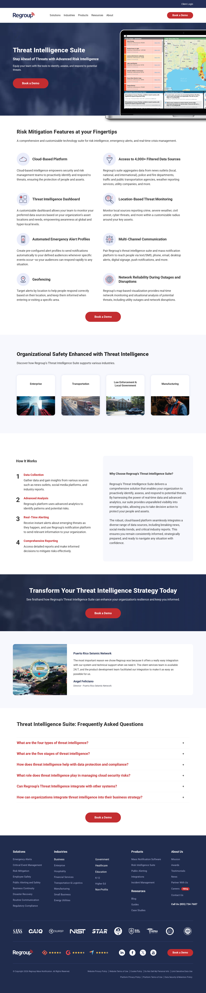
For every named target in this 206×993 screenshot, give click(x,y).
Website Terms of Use (119, 971)
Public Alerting (139, 870)
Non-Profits (101, 889)
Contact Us (177, 895)
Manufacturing (62, 888)
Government (102, 859)
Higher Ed (100, 883)
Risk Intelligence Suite (143, 865)
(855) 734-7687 (188, 904)
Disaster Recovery (22, 894)
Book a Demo (180, 15)
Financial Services (64, 877)
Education (101, 871)
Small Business (62, 894)
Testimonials (178, 870)
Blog (133, 898)
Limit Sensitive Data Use (181, 971)
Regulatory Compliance (25, 905)
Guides (135, 904)
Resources (97, 15)
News (174, 876)
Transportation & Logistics (68, 882)
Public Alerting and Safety (26, 882)
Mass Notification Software (146, 859)
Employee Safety (22, 876)
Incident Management (142, 882)
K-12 (97, 877)
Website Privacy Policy (98, 971)
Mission (175, 859)
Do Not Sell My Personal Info (157, 971)
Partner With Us (179, 882)
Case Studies (138, 910)
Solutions (55, 15)
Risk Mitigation (21, 870)
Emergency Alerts (22, 859)
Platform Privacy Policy (130, 977)
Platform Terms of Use (153, 977)
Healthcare (101, 865)
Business (59, 859)
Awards (175, 865)
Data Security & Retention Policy (178, 977)
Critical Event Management (27, 865)
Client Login (187, 4)
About (109, 15)
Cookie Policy (136, 971)
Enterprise (59, 865)
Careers (175, 888)
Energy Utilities (62, 900)
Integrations (137, 876)
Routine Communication (26, 900)
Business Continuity (23, 888)
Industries (69, 15)
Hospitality (60, 871)
